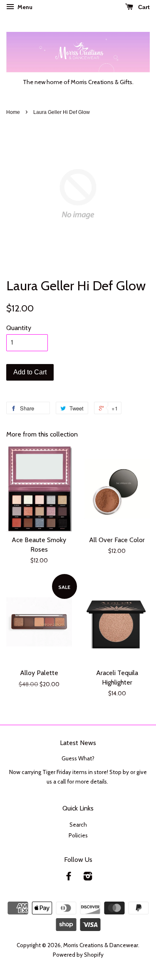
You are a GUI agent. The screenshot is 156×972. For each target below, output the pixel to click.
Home (13, 112)
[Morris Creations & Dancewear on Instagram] (87, 877)
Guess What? (78, 758)
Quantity (18, 328)
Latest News (78, 743)
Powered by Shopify (78, 954)
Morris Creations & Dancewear (100, 945)
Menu (24, 7)
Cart (143, 7)
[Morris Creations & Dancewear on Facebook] (68, 877)
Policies (78, 835)
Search (78, 824)
